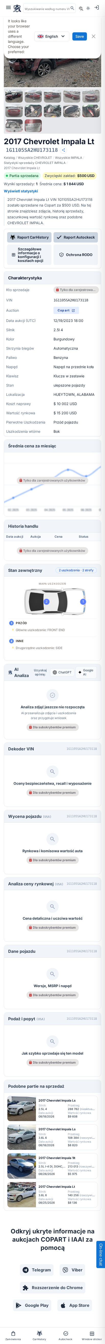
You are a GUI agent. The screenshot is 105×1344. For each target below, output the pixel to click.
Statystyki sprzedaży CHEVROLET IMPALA (34, 163)
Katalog (9, 158)
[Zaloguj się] (96, 7)
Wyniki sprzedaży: (20, 184)
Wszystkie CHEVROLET (35, 158)
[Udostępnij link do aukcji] (63, 150)
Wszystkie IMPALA (68, 158)
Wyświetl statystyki (21, 191)
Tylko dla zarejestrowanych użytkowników (78, 290)
